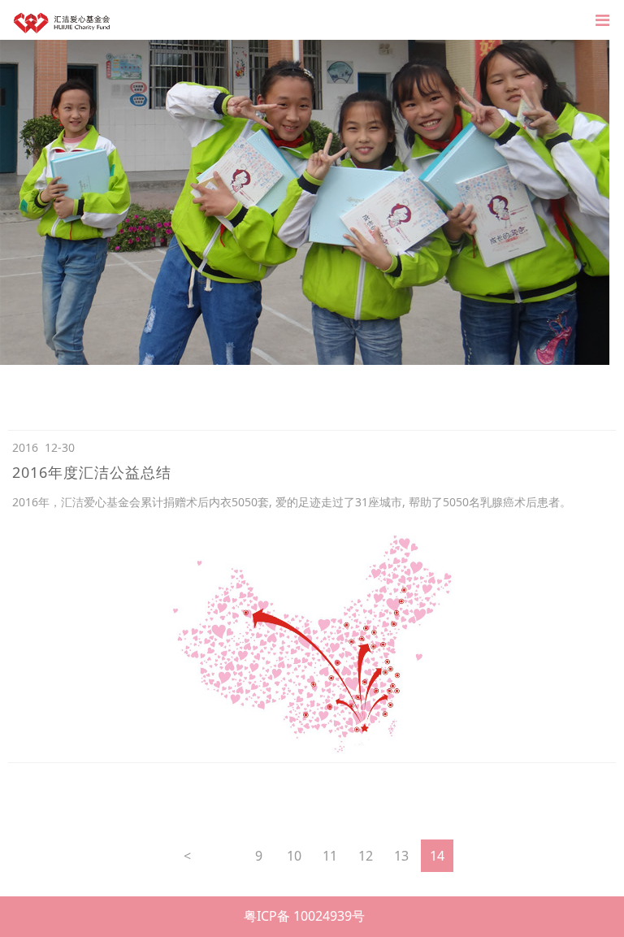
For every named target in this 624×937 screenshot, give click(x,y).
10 (294, 856)
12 (365, 856)
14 (437, 856)
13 (401, 856)
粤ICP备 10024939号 (304, 916)
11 (330, 856)
